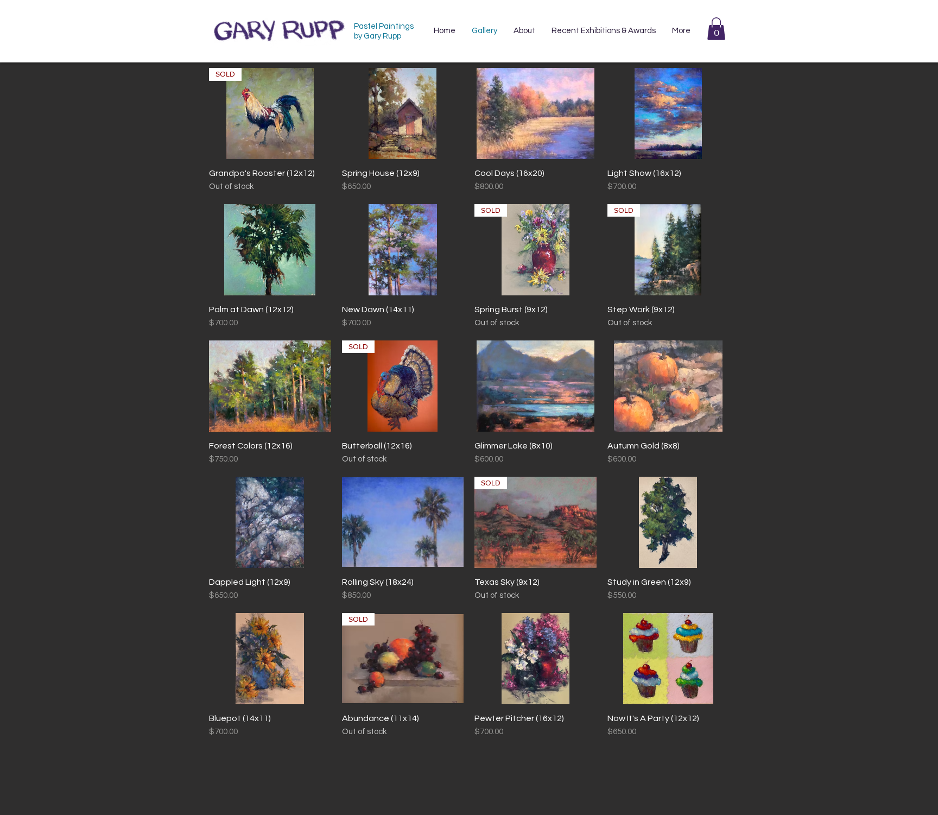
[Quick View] (403, 113)
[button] (716, 28)
